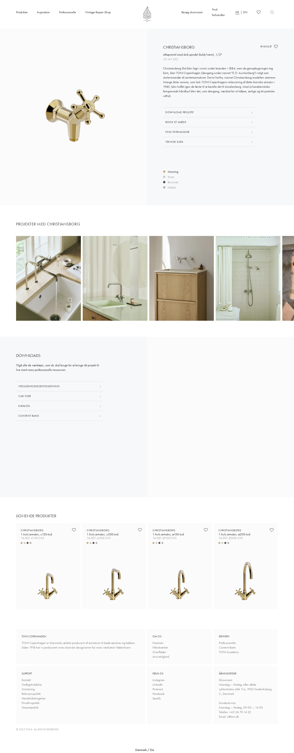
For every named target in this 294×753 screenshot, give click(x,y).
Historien (158, 643)
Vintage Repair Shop (98, 12)
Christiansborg (36, 532)
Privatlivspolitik (31, 703)
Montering (28, 689)
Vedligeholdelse (32, 684)
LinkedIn (158, 684)
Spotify (157, 698)
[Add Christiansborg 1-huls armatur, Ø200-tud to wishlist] (272, 530)
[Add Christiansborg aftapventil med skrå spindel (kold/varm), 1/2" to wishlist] (276, 46)
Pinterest (158, 689)
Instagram (159, 680)
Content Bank (227, 647)
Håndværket (160, 647)
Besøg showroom (192, 12)
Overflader (159, 652)
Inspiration (43, 12)
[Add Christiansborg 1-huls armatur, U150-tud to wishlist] (74, 530)
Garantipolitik (30, 707)
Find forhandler (218, 12)
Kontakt (26, 680)
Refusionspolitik (31, 694)
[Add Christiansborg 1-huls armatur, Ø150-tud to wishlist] (206, 530)
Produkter (22, 12)
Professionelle (67, 12)
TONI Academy (229, 652)
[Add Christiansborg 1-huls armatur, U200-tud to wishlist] (140, 530)
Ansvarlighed (161, 656)
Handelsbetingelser (34, 698)
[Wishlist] (259, 12)
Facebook (158, 694)
